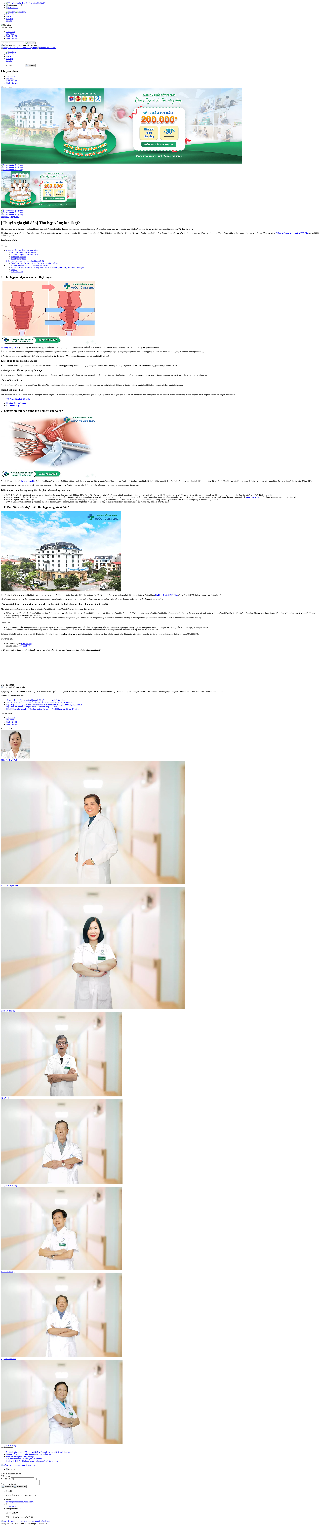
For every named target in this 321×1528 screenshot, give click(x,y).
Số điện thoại (7, 1479)
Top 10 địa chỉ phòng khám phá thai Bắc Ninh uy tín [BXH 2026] (32, 707)
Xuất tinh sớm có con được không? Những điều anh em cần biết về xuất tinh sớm (38, 1452)
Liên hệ (9, 21)
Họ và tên (5, 1476)
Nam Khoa (10, 32)
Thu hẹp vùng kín (8, 347)
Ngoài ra (14, 270)
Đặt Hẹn (9, 19)
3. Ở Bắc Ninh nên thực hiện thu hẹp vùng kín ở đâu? (27, 265)
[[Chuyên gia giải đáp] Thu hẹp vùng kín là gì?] (25, 3)
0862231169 (11, 1506)
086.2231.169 (24, 646)
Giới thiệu (10, 14)
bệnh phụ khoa (252, 497)
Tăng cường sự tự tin (18, 257)
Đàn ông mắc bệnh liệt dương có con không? (24, 1459)
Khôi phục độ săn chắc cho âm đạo (23, 252)
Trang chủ (5, 217)
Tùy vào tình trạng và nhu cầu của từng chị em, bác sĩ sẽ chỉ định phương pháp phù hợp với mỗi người (47, 268)
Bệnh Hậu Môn (12, 38)
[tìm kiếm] (30, 43)
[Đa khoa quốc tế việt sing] (121, 163)
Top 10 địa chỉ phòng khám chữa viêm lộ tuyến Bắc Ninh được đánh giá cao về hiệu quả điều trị (44, 704)
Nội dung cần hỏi (8, 1484)
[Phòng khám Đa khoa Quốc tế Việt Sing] (18, 1465)
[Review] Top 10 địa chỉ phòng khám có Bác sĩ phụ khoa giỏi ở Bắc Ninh (35, 700)
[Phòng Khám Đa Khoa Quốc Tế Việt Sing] (19, 48)
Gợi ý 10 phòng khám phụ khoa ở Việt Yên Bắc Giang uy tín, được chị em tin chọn (39, 702)
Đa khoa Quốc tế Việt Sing (166, 595)
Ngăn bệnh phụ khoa (18, 259)
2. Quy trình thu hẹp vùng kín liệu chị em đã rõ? (25, 261)
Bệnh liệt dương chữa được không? (20, 1456)
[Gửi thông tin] (14, 1486)
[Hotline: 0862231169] (46, 48)
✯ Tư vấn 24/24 (17, 272)
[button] (30, 65)
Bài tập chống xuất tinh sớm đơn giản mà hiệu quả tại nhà (29, 1454)
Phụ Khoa (10, 34)
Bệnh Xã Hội (11, 36)
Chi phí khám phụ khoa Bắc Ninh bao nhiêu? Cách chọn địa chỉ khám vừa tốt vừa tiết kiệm (42, 709)
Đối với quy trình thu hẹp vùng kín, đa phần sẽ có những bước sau (34, 263)
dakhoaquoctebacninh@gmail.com (19, 1502)
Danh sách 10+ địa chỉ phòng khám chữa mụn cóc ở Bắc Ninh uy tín (33, 1461)
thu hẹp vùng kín (27, 481)
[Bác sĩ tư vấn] (12, 8)
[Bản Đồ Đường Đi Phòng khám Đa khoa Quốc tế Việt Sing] (25, 1521)
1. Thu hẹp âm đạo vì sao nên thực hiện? (22, 250)
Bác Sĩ (8, 16)
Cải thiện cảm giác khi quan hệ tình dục (25, 254)
